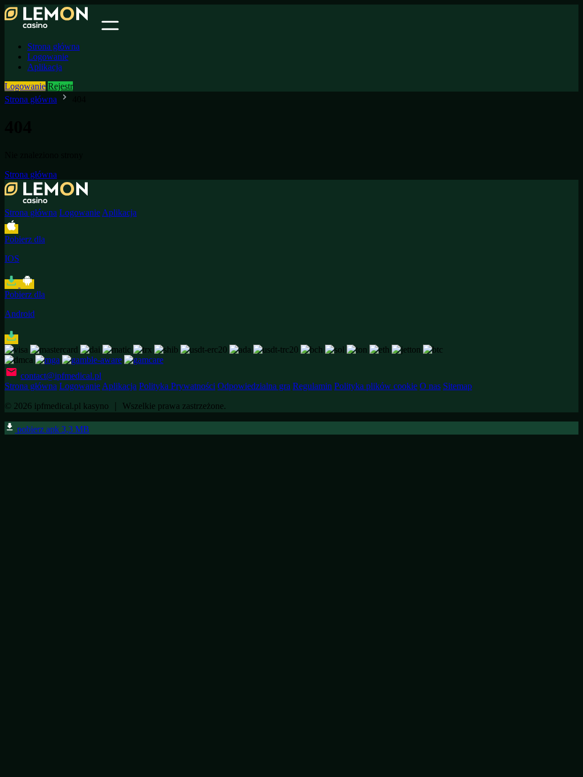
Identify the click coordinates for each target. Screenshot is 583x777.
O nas (430, 386)
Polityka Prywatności (177, 386)
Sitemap (457, 386)
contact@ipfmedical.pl (60, 376)
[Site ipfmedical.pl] (52, 27)
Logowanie (47, 56)
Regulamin (312, 386)
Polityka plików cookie (375, 386)
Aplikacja (44, 67)
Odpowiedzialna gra (253, 386)
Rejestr (60, 86)
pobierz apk (52, 429)
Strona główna (53, 46)
